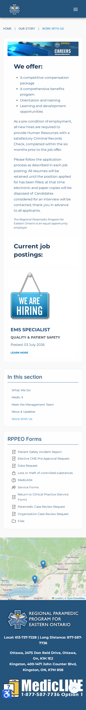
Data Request (28, 466)
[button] (75, 9)
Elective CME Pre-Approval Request (44, 458)
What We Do (21, 390)
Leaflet (58, 598)
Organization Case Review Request (43, 514)
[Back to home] (14, 9)
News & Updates (23, 412)
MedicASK (25, 480)
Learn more (19, 352)
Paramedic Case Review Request (41, 507)
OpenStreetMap (76, 598)
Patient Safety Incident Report (40, 452)
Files (21, 521)
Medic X (17, 397)
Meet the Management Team (33, 404)
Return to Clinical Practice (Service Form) (43, 496)
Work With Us (22, 419)
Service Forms (28, 487)
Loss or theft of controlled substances (45, 473)
